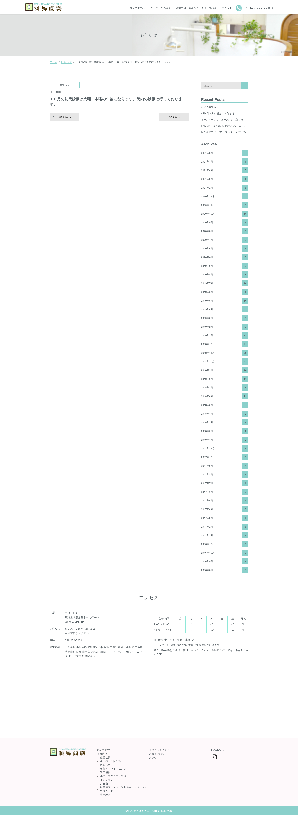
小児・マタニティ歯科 (113, 776)
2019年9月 (223, 266)
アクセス (227, 8)
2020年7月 (223, 240)
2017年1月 (223, 535)
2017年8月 (223, 474)
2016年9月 (223, 561)
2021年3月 (223, 179)
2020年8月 (223, 231)
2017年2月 (223, 526)
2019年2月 (223, 327)
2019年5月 (224, 301)
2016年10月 (223, 553)
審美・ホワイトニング (113, 768)
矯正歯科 (105, 772)
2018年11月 (224, 353)
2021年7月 (223, 161)
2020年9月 (223, 222)
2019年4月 (223, 309)
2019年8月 (223, 274)
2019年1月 (224, 335)
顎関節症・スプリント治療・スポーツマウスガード (123, 789)
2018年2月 (223, 431)
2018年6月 (224, 396)
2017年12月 (223, 448)
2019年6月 (224, 292)
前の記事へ (64, 117)
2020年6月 (223, 248)
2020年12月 (223, 196)
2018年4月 (223, 413)
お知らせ (66, 61)
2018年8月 (224, 379)
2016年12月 (223, 544)
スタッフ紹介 (208, 8)
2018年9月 (224, 370)
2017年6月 (223, 492)
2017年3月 (223, 518)
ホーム (53, 61)
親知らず (105, 765)
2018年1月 (223, 440)
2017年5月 (223, 500)
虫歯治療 (105, 757)
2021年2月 (223, 188)
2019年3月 (223, 318)
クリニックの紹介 (160, 8)
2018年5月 (223, 405)
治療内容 (102, 753)
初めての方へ (137, 8)
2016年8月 (223, 570)
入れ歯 (104, 783)
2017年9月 (223, 466)
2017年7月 (223, 483)
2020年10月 (224, 214)
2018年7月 (223, 387)
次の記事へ (174, 117)
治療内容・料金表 (186, 8)
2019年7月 (224, 283)
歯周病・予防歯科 (110, 761)
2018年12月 (224, 344)
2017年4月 (223, 509)
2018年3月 (223, 422)
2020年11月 (223, 205)
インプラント (108, 779)
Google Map (73, 622)
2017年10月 (223, 457)
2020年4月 (223, 257)
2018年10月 (224, 361)
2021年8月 (223, 153)
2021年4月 (223, 170)
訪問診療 (105, 794)
